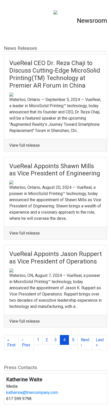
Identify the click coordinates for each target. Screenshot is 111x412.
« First (11, 342)
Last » (100, 342)
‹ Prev (26, 342)
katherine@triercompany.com (32, 392)
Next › (85, 342)
